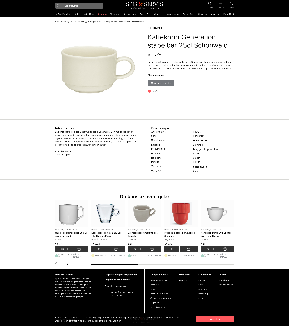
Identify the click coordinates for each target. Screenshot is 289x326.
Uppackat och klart (159, 280)
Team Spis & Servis (159, 294)
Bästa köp (188, 14)
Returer (202, 298)
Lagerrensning (173, 14)
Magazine (215, 14)
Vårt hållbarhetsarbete (160, 298)
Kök (76, 14)
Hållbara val (201, 14)
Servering (102, 14)
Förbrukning (153, 14)
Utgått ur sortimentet (161, 83)
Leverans (202, 289)
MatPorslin (200, 140)
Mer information (156, 75)
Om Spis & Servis (158, 307)
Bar (141, 14)
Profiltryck (155, 285)
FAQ (200, 285)
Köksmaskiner (130, 14)
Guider (153, 289)
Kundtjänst (228, 14)
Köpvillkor (224, 280)
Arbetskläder (88, 14)
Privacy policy (226, 285)
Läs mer (117, 321)
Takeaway (115, 14)
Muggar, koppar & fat (206, 149)
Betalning (203, 294)
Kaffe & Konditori (63, 14)
